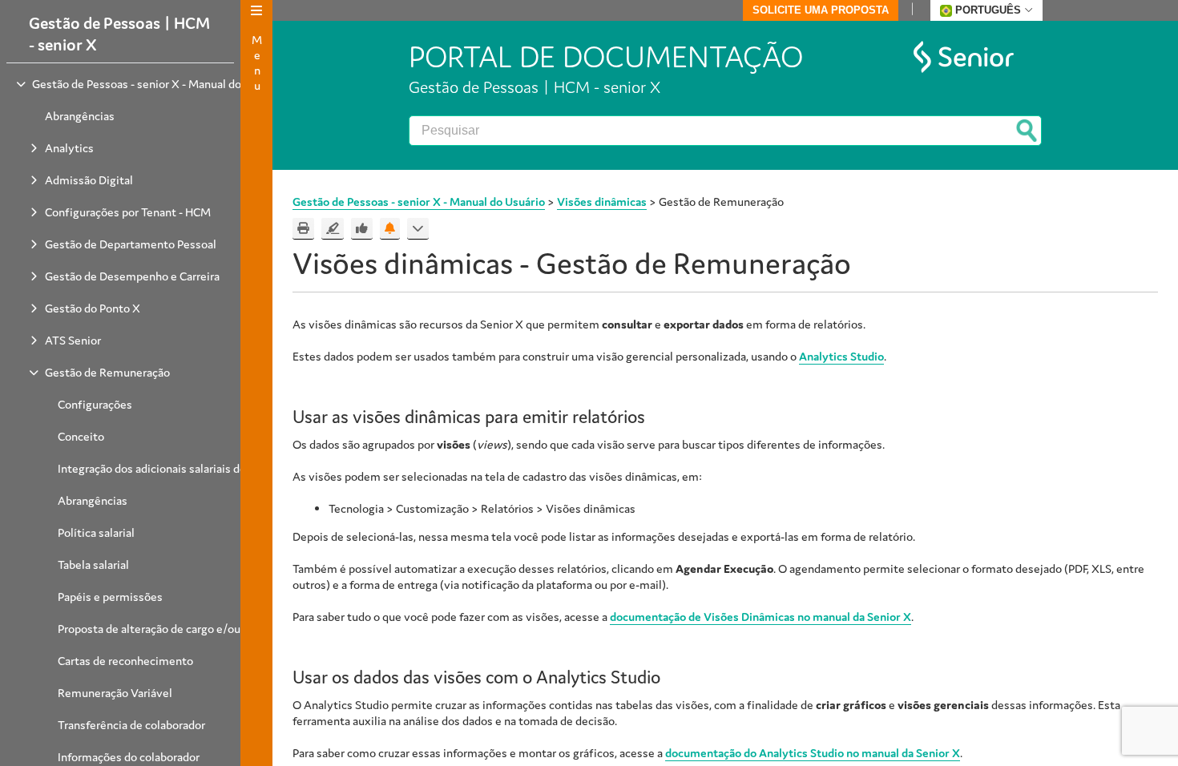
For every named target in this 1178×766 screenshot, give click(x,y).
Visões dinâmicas (602, 201)
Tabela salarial (93, 564)
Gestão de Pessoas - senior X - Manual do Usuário (157, 83)
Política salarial (96, 532)
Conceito (81, 436)
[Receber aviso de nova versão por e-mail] (390, 229)
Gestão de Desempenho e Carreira (132, 276)
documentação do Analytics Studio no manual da (812, 752)
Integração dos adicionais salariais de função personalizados (210, 468)
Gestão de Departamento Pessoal (130, 244)
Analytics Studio (841, 356)
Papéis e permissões (110, 596)
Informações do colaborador (129, 756)
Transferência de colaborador (131, 724)
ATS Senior (73, 340)
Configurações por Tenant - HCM (128, 212)
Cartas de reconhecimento (125, 660)
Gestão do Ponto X (92, 308)
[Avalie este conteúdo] (362, 229)
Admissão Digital (89, 179)
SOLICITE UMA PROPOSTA (820, 10)
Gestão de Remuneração (107, 372)
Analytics (69, 147)
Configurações (95, 404)
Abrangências (80, 115)
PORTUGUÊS (988, 10)
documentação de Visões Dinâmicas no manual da (760, 616)
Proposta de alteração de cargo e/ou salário (167, 628)
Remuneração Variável (115, 692)
